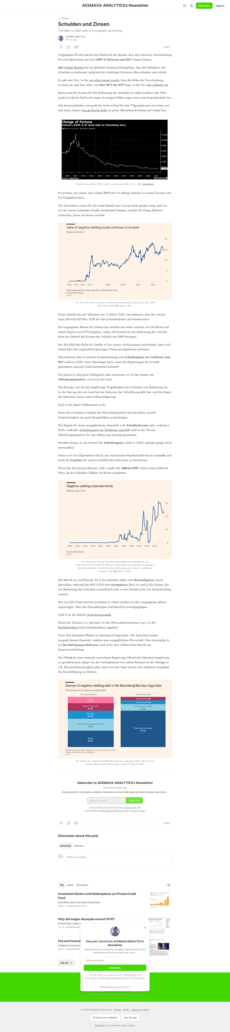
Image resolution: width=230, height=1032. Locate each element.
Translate (65, 18)
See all (64, 962)
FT (116, 305)
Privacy (117, 1009)
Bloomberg (148, 184)
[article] (115, 902)
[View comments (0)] (69, 47)
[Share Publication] (191, 6)
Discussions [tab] (82, 885)
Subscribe (204, 5)
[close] (145, 927)
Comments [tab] (65, 845)
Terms (126, 1009)
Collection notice (140, 1009)
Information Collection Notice (114, 978)
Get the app (130, 1017)
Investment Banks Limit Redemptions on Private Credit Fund (97, 896)
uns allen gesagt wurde (104, 80)
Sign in (220, 5)
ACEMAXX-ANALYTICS (75, 37)
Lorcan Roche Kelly (94, 110)
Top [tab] (62, 885)
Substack (99, 1025)
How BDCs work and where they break (79, 902)
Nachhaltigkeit (68, 627)
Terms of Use (130, 975)
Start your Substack (107, 1017)
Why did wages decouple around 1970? (86, 919)
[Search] (184, 6)
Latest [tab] (70, 885)
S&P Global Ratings (71, 67)
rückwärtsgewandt (99, 615)
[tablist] (71, 846)
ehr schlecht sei (157, 85)
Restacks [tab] (78, 845)
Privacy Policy (138, 978)
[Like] (61, 47)
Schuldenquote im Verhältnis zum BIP (104, 430)
